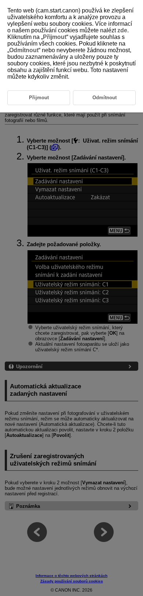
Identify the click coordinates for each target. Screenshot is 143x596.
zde (122, 30)
